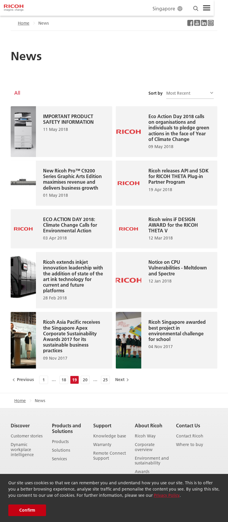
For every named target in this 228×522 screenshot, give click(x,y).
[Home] (14, 8)
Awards (142, 471)
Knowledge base (109, 436)
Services (59, 458)
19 (74, 380)
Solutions (61, 450)
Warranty (102, 444)
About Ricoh (148, 425)
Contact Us (188, 425)
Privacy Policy (167, 495)
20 (85, 380)
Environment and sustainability (152, 461)
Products (60, 441)
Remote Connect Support (109, 456)
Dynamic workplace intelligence (22, 449)
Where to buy (189, 444)
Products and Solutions (66, 428)
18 (63, 380)
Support (102, 425)
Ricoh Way (145, 436)
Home (23, 23)
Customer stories (26, 436)
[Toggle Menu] (206, 8)
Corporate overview (145, 447)
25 (105, 380)
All (17, 93)
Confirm (27, 510)
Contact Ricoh (189, 436)
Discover (20, 425)
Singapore (164, 8)
